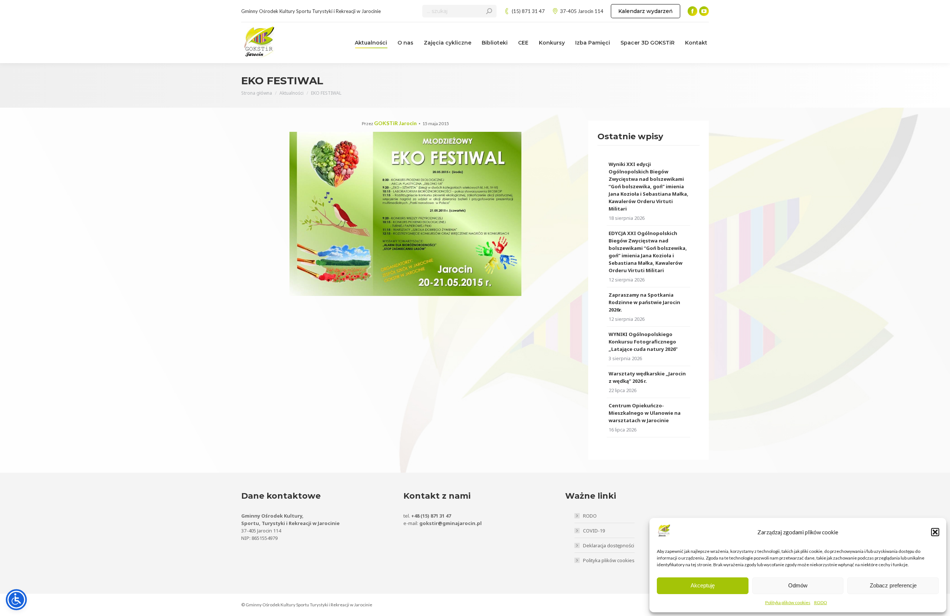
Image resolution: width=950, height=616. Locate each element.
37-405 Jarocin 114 (581, 11)
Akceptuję (703, 585)
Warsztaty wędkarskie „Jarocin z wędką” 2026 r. (647, 377)
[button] (935, 532)
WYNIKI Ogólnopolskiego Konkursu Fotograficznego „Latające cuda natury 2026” (643, 341)
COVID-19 (594, 530)
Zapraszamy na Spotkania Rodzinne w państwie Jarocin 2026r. (644, 302)
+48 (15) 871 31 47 (431, 515)
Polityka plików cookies (787, 602)
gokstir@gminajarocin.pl (450, 523)
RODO (820, 602)
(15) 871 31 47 (528, 11)
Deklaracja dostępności (608, 545)
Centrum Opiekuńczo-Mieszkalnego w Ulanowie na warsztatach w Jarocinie (645, 413)
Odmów (798, 585)
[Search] (489, 11)
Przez (389, 123)
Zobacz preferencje (893, 585)
